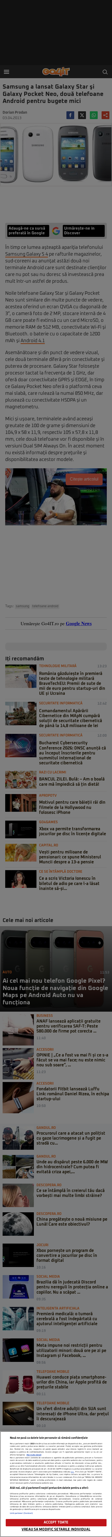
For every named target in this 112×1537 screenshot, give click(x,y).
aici (72, 1472)
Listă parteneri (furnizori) (21, 1513)
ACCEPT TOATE (56, 1522)
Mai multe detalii (34, 1455)
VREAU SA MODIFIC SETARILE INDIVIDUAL (56, 1529)
